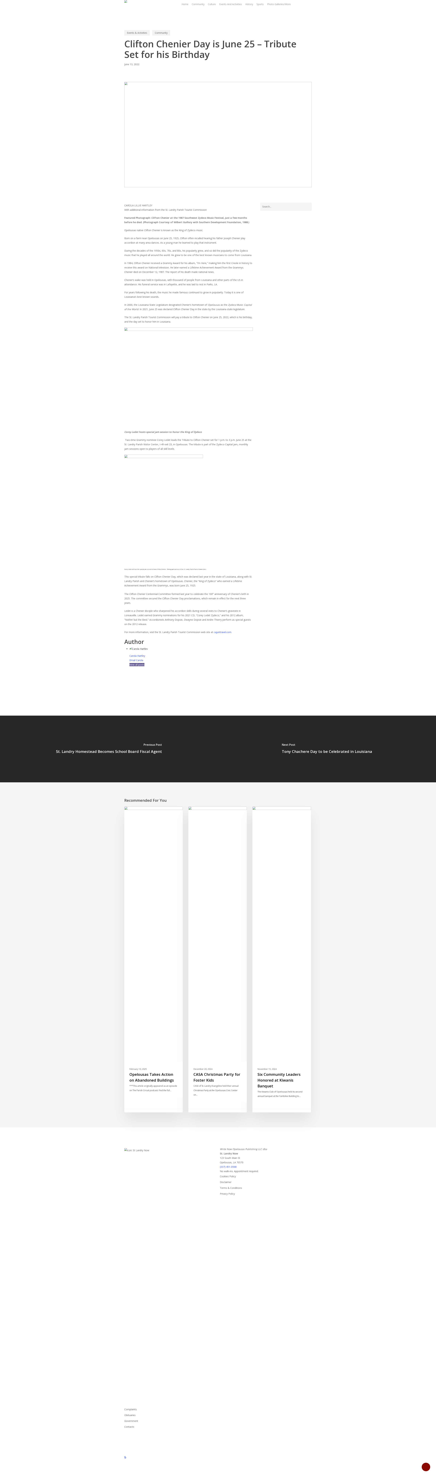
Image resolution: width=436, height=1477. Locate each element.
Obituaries (130, 1415)
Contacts (129, 1426)
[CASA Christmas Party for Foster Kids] (217, 959)
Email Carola (136, 660)
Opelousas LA (133, 681)
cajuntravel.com (222, 632)
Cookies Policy (228, 1176)
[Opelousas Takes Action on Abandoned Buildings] (153, 959)
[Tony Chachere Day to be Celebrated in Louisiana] (327, 749)
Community (161, 32)
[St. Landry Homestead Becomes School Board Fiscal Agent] (109, 749)
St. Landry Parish (155, 681)
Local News (264, 811)
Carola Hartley (137, 655)
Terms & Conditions (231, 1187)
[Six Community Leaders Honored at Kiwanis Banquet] (281, 959)
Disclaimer (225, 1182)
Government (131, 1421)
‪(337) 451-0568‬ (228, 1166)
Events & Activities (137, 32)
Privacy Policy (227, 1193)
